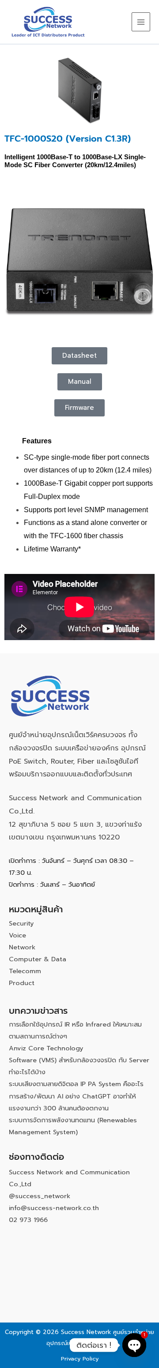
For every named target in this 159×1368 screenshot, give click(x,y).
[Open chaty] (134, 1345)
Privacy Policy (79, 1358)
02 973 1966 (28, 1220)
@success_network (39, 1196)
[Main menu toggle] (141, 21)
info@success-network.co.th (54, 1208)
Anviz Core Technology (46, 1048)
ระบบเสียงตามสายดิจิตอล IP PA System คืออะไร (76, 1084)
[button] (79, 407)
